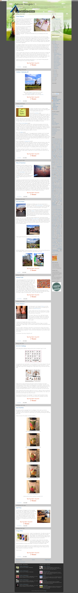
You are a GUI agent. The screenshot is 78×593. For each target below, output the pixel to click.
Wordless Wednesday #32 (23, 584)
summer (53, 232)
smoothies (36, 113)
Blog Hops (31, 11)
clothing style (60, 156)
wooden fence (60, 247)
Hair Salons (57, 181)
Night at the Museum (55, 206)
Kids (53, 191)
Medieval (59, 195)
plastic (55, 215)
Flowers (59, 173)
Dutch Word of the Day (57, 99)
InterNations (54, 133)
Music (55, 201)
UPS (59, 237)
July (55, 50)
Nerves (59, 203)
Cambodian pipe (59, 152)
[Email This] (23, 157)
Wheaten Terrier (55, 245)
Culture (53, 159)
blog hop (30, 93)
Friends (53, 175)
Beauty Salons (58, 146)
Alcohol (54, 140)
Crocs (60, 158)
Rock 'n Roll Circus (35, 218)
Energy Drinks (19, 531)
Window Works (54, 124)
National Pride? (19, 277)
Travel (59, 236)
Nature (53, 203)
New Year (59, 205)
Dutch (58, 164)
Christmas (54, 155)
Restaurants (54, 219)
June (55, 52)
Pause (60, 211)
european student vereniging (56, 169)
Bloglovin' (55, 150)
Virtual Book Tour (59, 240)
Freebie (60, 174)
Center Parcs (54, 154)
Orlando (53, 209)
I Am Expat (54, 132)
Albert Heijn (60, 139)
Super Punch (55, 107)
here (42, 94)
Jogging (53, 190)
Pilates (53, 214)
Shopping (54, 226)
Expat (58, 170)
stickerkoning (58, 230)
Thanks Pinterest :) (20, 304)
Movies (59, 199)
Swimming (58, 232)
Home (18, 11)
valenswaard (59, 238)
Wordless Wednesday (57, 249)
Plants (61, 214)
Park (58, 210)
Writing (56, 251)
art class (55, 145)
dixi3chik (57, 161)
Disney (53, 161)
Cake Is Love (54, 113)
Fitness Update (19, 106)
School (61, 221)
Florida (54, 173)
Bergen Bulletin (58, 147)
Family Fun (59, 171)
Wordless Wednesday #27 (23, 571)
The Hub (53, 135)
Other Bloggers (58, 209)
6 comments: (19, 67)
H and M (60, 180)
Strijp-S (33, 211)
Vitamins (54, 241)
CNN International (55, 114)
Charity (59, 154)
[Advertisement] (56, 297)
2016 (54, 40)
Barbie (53, 146)
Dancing (56, 159)
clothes (54, 156)
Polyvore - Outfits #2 (46, 566)
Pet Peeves (53, 212)
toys (56, 236)
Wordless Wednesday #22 (23, 566)
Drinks (54, 163)
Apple (53, 144)
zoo (53, 252)
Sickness (59, 226)
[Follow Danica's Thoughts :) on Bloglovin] (55, 94)
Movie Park (59, 198)
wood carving (55, 247)
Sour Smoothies (20, 408)
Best (52, 148)
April (55, 71)
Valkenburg (53, 239)
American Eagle (55, 141)
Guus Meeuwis (22, 172)
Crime (57, 158)
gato (54, 176)
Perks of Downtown (21, 163)
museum (60, 200)
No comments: (19, 196)
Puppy (59, 217)
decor (52, 160)
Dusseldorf (53, 164)
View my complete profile (56, 33)
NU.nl (53, 115)
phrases (53, 213)
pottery (60, 216)
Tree (52, 237)
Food (53, 174)
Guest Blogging (56, 180)
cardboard (56, 153)
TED (52, 117)
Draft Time (18, 508)
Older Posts (47, 560)
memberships (54, 196)
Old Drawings (54, 207)
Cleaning (61, 155)
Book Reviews (24, 11)
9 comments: (19, 101)
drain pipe (60, 162)
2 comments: (19, 157)
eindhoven (59, 167)
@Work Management (55, 123)
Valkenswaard (59, 239)
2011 (54, 80)
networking (54, 205)
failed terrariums (37, 308)
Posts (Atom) (23, 562)
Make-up (60, 193)
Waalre (53, 243)
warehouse (60, 243)
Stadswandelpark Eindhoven (57, 229)
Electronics (56, 168)
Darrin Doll (45, 580)
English (60, 168)
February (55, 74)
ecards (60, 165)
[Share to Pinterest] (26, 157)
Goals (53, 178)
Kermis (56, 190)
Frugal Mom (55, 102)
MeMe (59, 196)
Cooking (55, 157)
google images (54, 179)
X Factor (61, 251)
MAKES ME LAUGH (57, 194)
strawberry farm (58, 231)
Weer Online (54, 122)
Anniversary (55, 143)
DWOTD (57, 165)
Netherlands (54, 204)
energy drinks (27, 141)
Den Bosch (56, 160)
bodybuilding (59, 150)
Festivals (55, 172)
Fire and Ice (60, 172)
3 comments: (19, 556)
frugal (57, 175)
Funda (53, 121)
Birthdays (54, 149)
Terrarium (53, 234)
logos (57, 192)
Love (59, 192)
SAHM (60, 220)
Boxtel (57, 151)
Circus (58, 155)
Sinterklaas (53, 228)
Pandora (53, 210)
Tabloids (53, 233)
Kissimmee (57, 191)
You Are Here (55, 109)
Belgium (53, 147)
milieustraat (58, 197)
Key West (59, 190)
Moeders (54, 105)
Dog (52, 162)
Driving (59, 163)
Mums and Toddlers (55, 200)
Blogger (45, 590)
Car (52, 153)
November (56, 44)
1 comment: (19, 272)
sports (61, 228)
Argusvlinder (55, 98)
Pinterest (42, 306)
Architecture (57, 144)
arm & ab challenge (23, 123)
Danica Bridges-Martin (56, 19)
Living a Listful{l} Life (56, 103)
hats (60, 181)
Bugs (60, 151)
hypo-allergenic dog (56, 186)
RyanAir (56, 220)
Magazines (56, 193)
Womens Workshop (59, 246)
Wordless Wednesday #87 (22, 72)
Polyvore (56, 216)
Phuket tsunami (58, 213)
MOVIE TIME (54, 199)
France (57, 174)
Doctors (60, 161)
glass (57, 177)
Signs (53, 227)
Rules (53, 220)
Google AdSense (59, 178)
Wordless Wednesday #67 (23, 575)
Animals (61, 141)
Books (53, 151)
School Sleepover (20, 16)
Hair (53, 181)
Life (55, 192)
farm (52, 172)
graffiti (59, 179)
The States (59, 234)
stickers (53, 231)
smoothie (57, 228)
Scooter (55, 222)
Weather (59, 244)
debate (60, 159)
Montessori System (54, 198)
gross (52, 180)
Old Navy (58, 207)
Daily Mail (53, 118)
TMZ (52, 119)
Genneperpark (59, 176)
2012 (54, 79)
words (53, 251)
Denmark (60, 160)
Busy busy (53, 152)
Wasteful (54, 244)
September (56, 47)
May (55, 70)
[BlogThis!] (24, 196)
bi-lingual (56, 148)
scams (58, 221)
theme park (54, 235)
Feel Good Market (20, 201)
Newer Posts (19, 560)
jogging (21, 132)
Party (61, 210)
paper (56, 210)
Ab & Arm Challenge (21, 346)
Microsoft (53, 197)
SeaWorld (59, 222)
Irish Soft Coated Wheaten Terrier (57, 188)
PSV (18, 176)
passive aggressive (55, 211)
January (55, 76)
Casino (60, 153)
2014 (54, 43)
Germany (53, 177)
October (55, 46)
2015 (54, 42)
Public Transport (54, 217)
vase (55, 240)
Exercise (53, 170)
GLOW (60, 177)
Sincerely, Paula (55, 106)
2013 (54, 77)
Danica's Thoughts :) (24, 4)
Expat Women (54, 131)
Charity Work (45, 585)
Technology (58, 233)
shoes (59, 225)
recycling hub (59, 218)
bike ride (60, 148)
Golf (55, 178)
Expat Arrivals (54, 128)
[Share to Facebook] (25, 157)
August (55, 49)
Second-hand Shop (55, 223)
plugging (58, 215)
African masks (54, 138)
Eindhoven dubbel (56, 100)
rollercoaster (59, 219)
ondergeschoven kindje (58, 208)
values (53, 240)
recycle (55, 218)
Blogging (60, 149)
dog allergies (56, 162)
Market (53, 195)
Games (61, 175)
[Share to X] (24, 157)
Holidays (53, 185)
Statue (53, 230)
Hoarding (60, 184)
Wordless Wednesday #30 (23, 579)
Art (61, 144)
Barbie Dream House (46, 571)
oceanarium (60, 206)
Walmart (56, 243)
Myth (59, 202)
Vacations (54, 238)
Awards (59, 145)
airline (56, 139)
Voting (60, 242)
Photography (59, 212)
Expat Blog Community (56, 130)
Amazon (61, 140)
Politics (53, 216)
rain (52, 218)
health (53, 182)
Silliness (58, 227)
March (55, 73)
